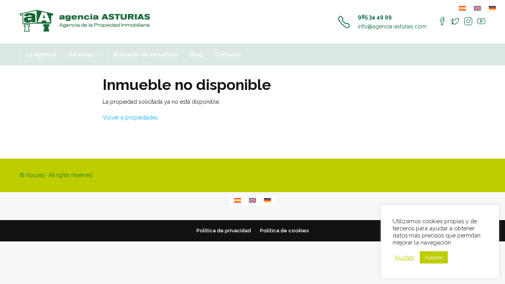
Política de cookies (284, 231)
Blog (196, 54)
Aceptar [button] (434, 257)
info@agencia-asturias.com (392, 26)
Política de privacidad (223, 231)
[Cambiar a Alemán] (492, 8)
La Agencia (41, 54)
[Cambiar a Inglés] (477, 8)
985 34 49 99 (375, 17)
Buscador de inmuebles (146, 54)
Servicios (81, 54)
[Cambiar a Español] (462, 8)
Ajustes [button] (404, 257)
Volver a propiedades (130, 117)
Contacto (228, 54)
